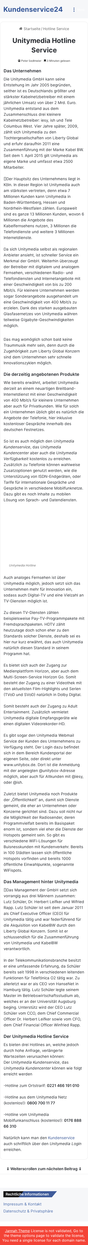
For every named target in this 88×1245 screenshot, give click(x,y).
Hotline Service (56, 28)
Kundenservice (61, 1138)
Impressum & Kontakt (22, 1204)
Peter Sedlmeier (31, 60)
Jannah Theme (17, 1230)
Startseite (31, 28)
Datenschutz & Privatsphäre (28, 1211)
